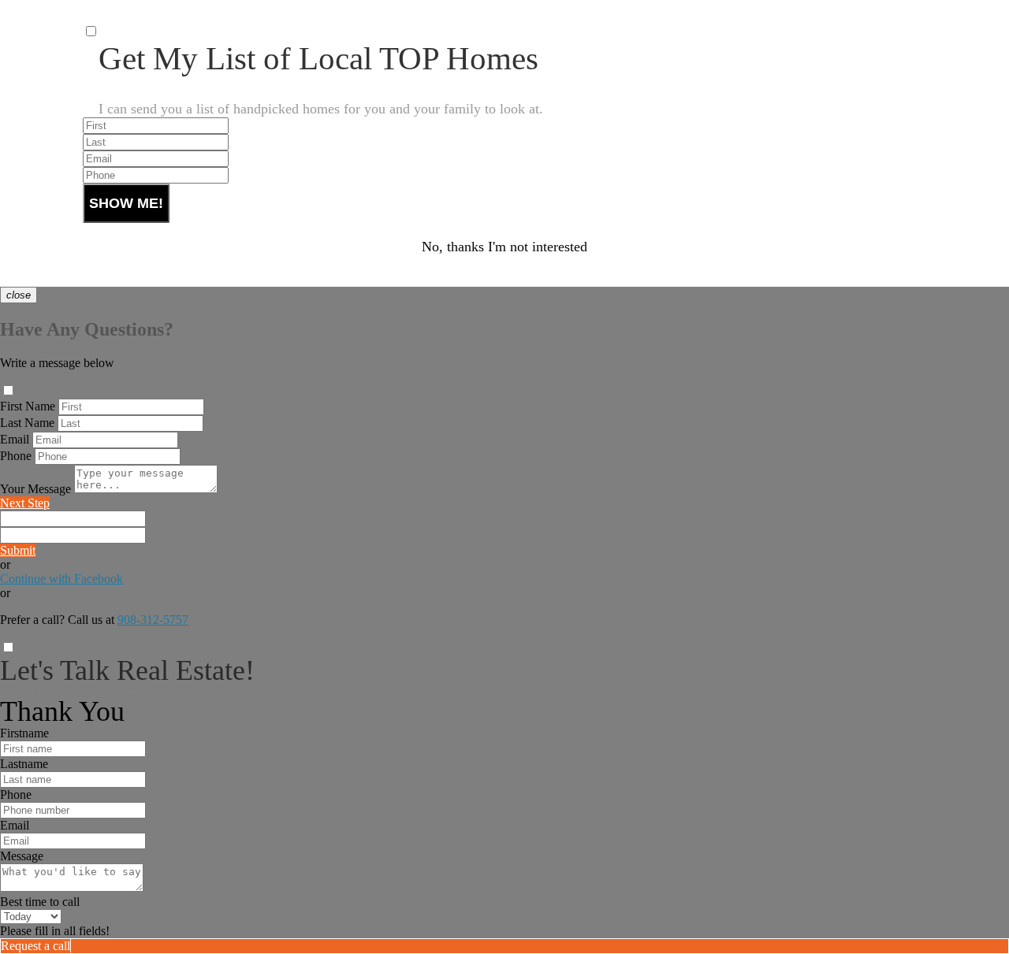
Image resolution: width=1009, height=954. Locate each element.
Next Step (25, 503)
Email (14, 439)
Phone (16, 455)
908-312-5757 (152, 619)
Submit (17, 550)
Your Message (35, 489)
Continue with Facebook (61, 578)
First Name (27, 406)
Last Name (27, 422)
